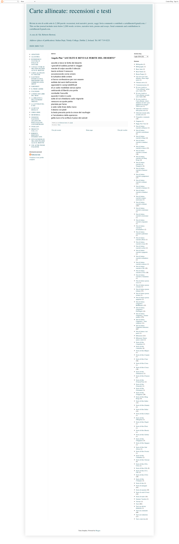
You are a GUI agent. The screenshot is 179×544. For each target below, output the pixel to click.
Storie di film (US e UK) (142, 471)
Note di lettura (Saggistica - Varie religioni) (141, 321)
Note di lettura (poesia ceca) (142, 282)
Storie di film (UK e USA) (142, 465)
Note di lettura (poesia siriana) (142, 294)
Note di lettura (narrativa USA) (140, 271)
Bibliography (140, 67)
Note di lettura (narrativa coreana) (141, 151)
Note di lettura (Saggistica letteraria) (142, 326)
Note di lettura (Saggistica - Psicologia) (140, 309)
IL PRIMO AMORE (37, 89)
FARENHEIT (35, 86)
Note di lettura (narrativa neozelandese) (140, 227)
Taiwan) (138, 501)
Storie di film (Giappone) (140, 393)
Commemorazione (141, 85)
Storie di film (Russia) (142, 430)
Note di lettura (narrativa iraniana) (141, 187)
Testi (59, 125)
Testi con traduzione (142, 515)
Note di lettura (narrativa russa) (140, 243)
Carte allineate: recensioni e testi (70, 10)
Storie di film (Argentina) (140, 343)
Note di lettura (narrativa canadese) (142, 141)
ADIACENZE (35, 54)
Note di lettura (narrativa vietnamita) (142, 276)
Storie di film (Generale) (140, 385)
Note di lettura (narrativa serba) (141, 247)
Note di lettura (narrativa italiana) (141, 203)
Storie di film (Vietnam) (140, 480)
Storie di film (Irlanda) (142, 405)
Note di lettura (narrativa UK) (140, 267)
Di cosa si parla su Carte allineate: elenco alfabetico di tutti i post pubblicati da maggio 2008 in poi (143, 102)
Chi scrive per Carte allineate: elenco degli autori (142, 78)
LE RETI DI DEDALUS (35, 109)
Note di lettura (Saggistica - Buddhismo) (140, 303)
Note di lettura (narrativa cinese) (141, 147)
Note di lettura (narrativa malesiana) (142, 209)
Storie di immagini (141, 486)
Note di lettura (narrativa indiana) (141, 181)
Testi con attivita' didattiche (141, 507)
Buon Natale (139, 72)
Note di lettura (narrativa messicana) (142, 215)
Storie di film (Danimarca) (140, 372)
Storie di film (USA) (142, 475)
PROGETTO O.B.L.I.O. (35, 130)
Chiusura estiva (140, 82)
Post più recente (56, 130)
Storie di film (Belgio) (142, 351)
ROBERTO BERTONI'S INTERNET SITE (36, 135)
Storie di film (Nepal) (142, 422)
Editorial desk (35, 155)
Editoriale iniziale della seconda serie (143, 114)
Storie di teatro (140, 496)
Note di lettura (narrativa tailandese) (142, 257)
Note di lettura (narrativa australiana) (142, 131)
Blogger (98, 530)
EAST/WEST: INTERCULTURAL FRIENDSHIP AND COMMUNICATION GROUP (37, 80)
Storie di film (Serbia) (142, 435)
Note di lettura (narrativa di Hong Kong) (141, 158)
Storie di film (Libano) (142, 414)
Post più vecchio (122, 130)
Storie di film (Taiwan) (142, 460)
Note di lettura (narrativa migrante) (142, 221)
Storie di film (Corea (142, 363)
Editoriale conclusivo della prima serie (142, 109)
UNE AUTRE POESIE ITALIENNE (38, 146)
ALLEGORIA (35, 57)
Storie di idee (140, 483)
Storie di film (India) (142, 401)
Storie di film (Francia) (143, 376)
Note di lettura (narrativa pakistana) (142, 233)
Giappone (139, 121)
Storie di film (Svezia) (142, 451)
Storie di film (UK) (141, 468)
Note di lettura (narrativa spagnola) (142, 251)
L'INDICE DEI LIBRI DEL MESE (38, 95)
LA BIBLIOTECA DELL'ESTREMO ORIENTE (36, 99)
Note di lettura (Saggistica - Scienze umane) (142, 315)
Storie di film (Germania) (140, 389)
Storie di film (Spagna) (142, 443)
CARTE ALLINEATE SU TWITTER (38, 74)
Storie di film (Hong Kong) (142, 398)
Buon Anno (139, 69)
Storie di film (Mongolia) (140, 419)
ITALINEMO (35, 91)
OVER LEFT (35, 127)
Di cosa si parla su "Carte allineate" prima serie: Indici (142, 89)
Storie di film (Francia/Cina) (140, 381)
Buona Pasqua (140, 74)
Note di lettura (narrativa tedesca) (141, 263)
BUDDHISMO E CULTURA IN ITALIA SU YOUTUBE (36, 61)
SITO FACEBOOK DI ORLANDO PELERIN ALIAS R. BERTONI (38, 141)
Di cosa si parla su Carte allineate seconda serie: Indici (142, 95)
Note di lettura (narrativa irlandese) (142, 191)
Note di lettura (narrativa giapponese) (142, 175)
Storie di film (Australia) (140, 347)
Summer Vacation (141, 499)
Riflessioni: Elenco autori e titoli (141, 339)
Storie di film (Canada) (142, 355)
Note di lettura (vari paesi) (142, 332)
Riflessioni (139, 336)
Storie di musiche (141, 490)
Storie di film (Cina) (142, 359)
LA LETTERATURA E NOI (37, 105)
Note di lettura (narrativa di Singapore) (140, 164)
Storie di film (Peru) (142, 426)
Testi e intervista (141, 519)
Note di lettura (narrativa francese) (141, 169)
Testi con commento (142, 511)
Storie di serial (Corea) (142, 492)
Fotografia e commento (142, 117)
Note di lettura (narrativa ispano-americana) (141, 198)
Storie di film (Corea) (142, 367)
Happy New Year (141, 124)
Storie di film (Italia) (142, 409)
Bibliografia (139, 64)
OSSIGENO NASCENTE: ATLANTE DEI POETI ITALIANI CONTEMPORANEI (37, 120)
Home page (89, 130)
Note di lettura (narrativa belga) (141, 137)
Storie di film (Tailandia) (140, 456)
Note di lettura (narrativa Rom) (140, 239)
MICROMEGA (35, 115)
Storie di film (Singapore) (140, 440)
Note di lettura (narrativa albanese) (141, 127)
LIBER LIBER (35, 112)
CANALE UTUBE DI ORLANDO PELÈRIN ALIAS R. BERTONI (38, 68)
